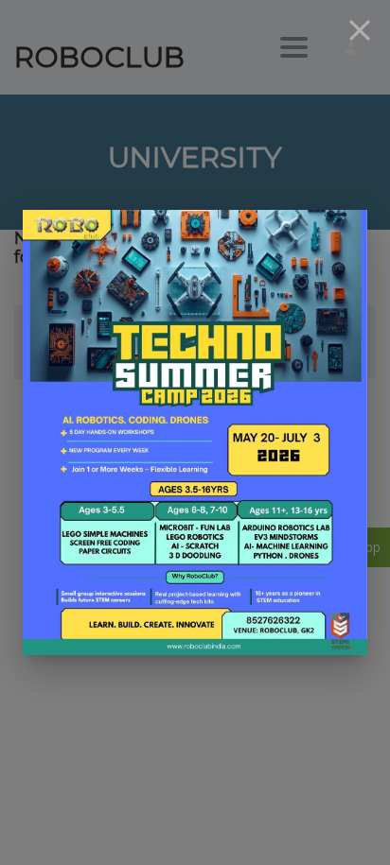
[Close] (360, 30)
